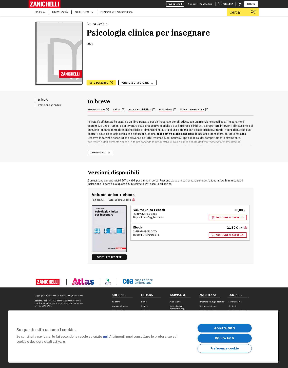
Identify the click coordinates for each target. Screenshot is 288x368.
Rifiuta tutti (224, 338)
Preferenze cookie (224, 348)
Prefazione (165, 109)
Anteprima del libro (139, 109)
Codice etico (175, 301)
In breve (43, 99)
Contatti (232, 306)
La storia (116, 301)
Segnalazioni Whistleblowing (177, 307)
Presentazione (96, 109)
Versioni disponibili (49, 105)
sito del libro (99, 82)
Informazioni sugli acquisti (211, 301)
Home (144, 301)
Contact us (206, 4)
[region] (143, 336)
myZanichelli (175, 4)
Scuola (144, 306)
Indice (116, 109)
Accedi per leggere (109, 257)
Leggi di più (98, 152)
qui (105, 336)
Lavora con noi (235, 301)
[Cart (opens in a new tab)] (239, 4)
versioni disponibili (135, 82)
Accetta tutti (224, 328)
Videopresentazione (192, 109)
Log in (251, 4)
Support (192, 4)
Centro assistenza (207, 306)
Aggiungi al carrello (230, 217)
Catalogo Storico (120, 306)
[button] (133, 199)
